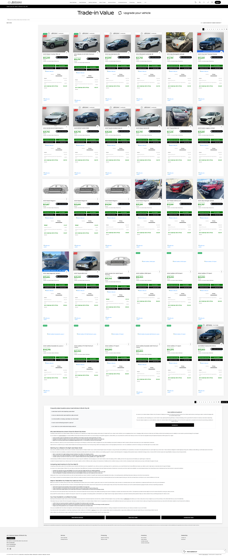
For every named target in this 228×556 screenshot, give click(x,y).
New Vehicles (143, 537)
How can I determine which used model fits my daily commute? (65, 415)
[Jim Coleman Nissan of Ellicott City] (14, 2)
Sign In (217, 2)
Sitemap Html (35, 554)
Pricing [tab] (58, 74)
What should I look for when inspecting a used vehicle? (63, 411)
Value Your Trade (63, 68)
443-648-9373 (13, 544)
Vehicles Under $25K (145, 542)
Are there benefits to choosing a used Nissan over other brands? (65, 418)
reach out (94, 510)
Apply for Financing (105, 537)
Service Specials (64, 537)
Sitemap (30, 554)
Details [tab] (52, 74)
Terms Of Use (26, 554)
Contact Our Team (189, 517)
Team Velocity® (205, 554)
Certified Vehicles (144, 541)
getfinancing (126, 498)
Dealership (184, 535)
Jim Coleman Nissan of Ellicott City (13, 554)
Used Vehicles (144, 539)
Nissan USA (44, 554)
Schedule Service (64, 539)
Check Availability (62, 65)
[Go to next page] (224, 29)
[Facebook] (8, 549)
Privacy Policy (21, 554)
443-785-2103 (11, 542)
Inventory (144, 535)
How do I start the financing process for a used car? (62, 422)
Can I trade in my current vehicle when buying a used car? (64, 426)
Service (63, 535)
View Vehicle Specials (77, 517)
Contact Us (175, 425)
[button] (66, 52)
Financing (104, 535)
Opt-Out (48, 554)
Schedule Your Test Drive (49, 68)
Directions (183, 539)
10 (221, 29)
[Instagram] (10, 549)
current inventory (62, 435)
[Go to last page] (226, 29)
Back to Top (224, 402)
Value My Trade (104, 539)
